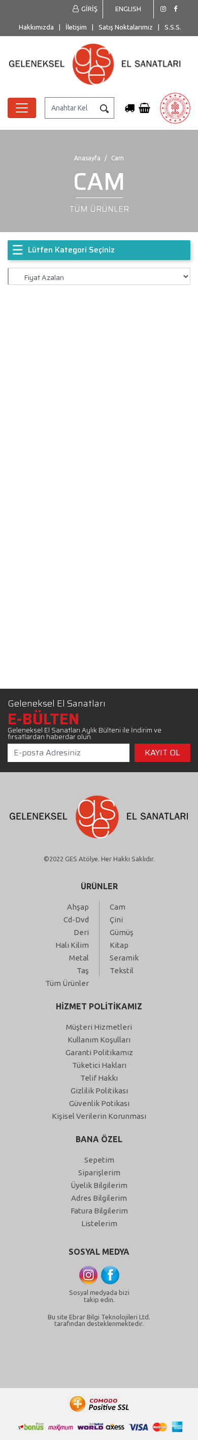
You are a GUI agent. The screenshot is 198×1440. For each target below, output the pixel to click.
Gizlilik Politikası (99, 1090)
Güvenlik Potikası (99, 1103)
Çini (116, 919)
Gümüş (122, 932)
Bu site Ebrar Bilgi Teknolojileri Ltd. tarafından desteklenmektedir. (99, 1320)
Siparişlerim (99, 1172)
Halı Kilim (72, 945)
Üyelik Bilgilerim (99, 1185)
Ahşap (78, 906)
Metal (79, 957)
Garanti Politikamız (99, 1052)
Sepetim (99, 1159)
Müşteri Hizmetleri (99, 1027)
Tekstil (122, 970)
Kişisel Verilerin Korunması (99, 1116)
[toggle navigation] (22, 108)
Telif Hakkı (99, 1078)
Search (104, 108)
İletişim (76, 27)
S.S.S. (172, 27)
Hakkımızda (36, 27)
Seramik (124, 957)
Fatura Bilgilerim (99, 1210)
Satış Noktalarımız (125, 27)
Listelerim (99, 1223)
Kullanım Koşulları (99, 1039)
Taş (83, 970)
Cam (117, 906)
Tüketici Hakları (99, 1065)
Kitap (119, 945)
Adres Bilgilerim (99, 1198)
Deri (81, 932)
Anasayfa (87, 158)
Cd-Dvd (76, 919)
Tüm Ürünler (67, 983)
